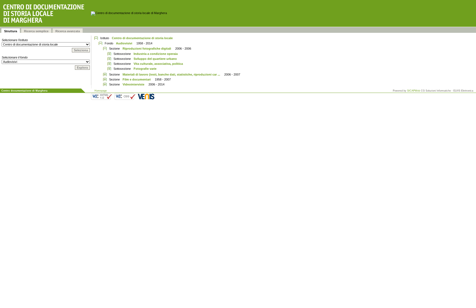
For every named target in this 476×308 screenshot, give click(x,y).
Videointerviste (133, 84)
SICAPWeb (413, 90)
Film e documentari (137, 79)
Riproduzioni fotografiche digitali (147, 48)
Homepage (100, 90)
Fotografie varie (145, 68)
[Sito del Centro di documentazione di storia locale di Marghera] (45, 13)
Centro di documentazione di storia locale (142, 38)
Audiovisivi (124, 43)
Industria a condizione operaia (156, 53)
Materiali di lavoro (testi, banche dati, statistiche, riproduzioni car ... (171, 74)
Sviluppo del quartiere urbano (155, 58)
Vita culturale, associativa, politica (158, 63)
